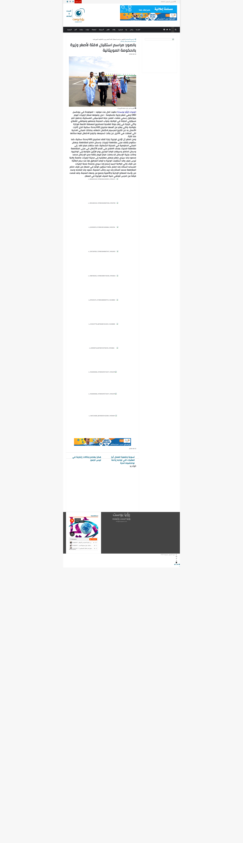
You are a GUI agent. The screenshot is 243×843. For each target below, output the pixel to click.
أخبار (75, 29)
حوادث (87, 29)
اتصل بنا (138, 29)
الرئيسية (69, 29)
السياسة (127, 39)
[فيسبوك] (176, 556)
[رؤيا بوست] (75, 15)
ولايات (113, 29)
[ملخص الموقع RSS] (176, 560)
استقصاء (94, 29)
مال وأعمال (123, 41)
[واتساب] (176, 564)
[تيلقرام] (174, 564)
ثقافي (108, 29)
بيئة (126, 29)
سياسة (81, 29)
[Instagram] (176, 562)
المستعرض (129, 41)
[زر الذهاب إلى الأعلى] (179, 566)
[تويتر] (176, 558)
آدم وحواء (101, 29)
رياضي (131, 29)
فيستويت (120, 29)
